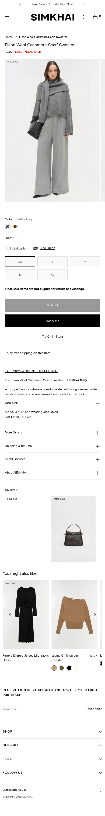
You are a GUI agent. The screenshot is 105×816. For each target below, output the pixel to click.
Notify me (52, 321)
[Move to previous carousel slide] (10, 614)
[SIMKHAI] (52, 17)
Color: (18, 219)
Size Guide (47, 248)
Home (9, 37)
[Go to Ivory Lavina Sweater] (76, 668)
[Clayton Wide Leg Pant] (27, 529)
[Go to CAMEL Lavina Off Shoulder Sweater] (54, 668)
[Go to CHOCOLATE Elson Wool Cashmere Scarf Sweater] (15, 226)
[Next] (85, 4)
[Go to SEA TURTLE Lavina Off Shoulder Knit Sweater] (61, 668)
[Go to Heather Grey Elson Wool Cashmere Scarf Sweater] (7, 226)
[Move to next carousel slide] (95, 614)
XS (20, 262)
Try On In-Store (52, 336)
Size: (10, 238)
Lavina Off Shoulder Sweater (64, 658)
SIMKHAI (27, 797)
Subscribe (95, 709)
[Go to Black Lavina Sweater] (69, 668)
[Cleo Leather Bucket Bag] (73, 529)
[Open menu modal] (7, 17)
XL (52, 274)
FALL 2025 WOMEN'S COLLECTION (31, 371)
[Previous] (20, 4)
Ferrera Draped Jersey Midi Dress (21, 658)
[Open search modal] (83, 17)
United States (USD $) (14, 790)
